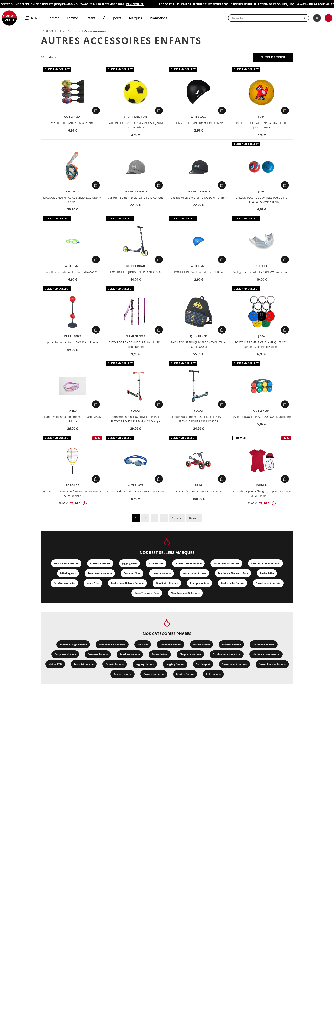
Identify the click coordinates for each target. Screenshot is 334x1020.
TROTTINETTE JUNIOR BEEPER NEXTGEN (135, 272)
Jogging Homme (145, 664)
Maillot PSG (55, 664)
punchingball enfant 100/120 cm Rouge (72, 342)
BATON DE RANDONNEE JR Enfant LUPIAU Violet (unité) (136, 344)
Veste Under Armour (194, 573)
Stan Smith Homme (167, 583)
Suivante (176, 518)
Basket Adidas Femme (226, 563)
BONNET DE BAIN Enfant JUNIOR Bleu (198, 272)
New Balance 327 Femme (185, 593)
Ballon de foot (160, 654)
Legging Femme (175, 664)
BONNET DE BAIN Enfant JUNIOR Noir (198, 123)
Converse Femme (100, 563)
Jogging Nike (129, 563)
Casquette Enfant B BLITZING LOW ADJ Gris (135, 197)
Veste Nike (93, 583)
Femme (72, 18)
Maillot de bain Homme (265, 654)
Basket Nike (267, 573)
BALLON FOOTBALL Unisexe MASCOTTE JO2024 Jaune (261, 125)
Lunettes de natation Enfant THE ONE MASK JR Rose (72, 419)
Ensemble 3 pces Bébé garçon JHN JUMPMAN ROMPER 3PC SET (261, 494)
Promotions (158, 18)
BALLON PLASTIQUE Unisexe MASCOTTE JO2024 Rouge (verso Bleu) (261, 200)
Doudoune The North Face (233, 573)
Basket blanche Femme (272, 664)
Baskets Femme (115, 664)
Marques (135, 18)
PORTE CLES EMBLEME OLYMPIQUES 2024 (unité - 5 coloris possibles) (261, 344)
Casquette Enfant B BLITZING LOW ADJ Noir (199, 197)
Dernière (194, 518)
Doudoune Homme (263, 644)
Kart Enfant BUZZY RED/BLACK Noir (198, 491)
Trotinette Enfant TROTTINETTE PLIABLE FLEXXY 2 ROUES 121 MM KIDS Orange (135, 419)
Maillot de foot (201, 644)
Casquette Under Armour (265, 563)
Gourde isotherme (153, 674)
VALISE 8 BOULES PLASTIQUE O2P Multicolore (262, 417)
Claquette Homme (190, 654)
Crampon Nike (132, 573)
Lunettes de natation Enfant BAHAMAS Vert (73, 272)
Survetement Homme (234, 664)
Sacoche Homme (231, 644)
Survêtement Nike (64, 583)
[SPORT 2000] (9, 18)
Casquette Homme (65, 654)
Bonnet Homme (122, 674)
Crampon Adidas (199, 583)
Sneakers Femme (98, 654)
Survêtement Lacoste (268, 583)
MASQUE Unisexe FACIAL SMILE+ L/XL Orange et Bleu (72, 200)
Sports (116, 18)
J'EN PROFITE (125, 4)
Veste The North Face (147, 593)
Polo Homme (213, 674)
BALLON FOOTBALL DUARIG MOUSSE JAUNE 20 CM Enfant (135, 125)
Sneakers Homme (130, 654)
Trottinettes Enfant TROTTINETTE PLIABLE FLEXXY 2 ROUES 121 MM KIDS (198, 419)
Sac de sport (203, 664)
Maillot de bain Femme (112, 644)
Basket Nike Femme (232, 583)
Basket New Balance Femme (127, 583)
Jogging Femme (185, 674)
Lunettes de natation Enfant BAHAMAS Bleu (135, 491)
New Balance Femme (66, 563)
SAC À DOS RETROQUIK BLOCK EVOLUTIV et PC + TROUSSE (199, 344)
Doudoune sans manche (226, 654)
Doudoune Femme (170, 644)
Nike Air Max (156, 563)
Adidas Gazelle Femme (188, 563)
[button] (328, 18)
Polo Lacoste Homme (100, 573)
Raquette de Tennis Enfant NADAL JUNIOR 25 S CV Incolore (72, 494)
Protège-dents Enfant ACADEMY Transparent (262, 272)
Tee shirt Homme (84, 664)
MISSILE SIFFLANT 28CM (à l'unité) (72, 123)
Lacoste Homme (161, 573)
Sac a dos (142, 644)
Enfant (90, 18)
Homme (53, 18)
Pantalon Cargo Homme (73, 644)
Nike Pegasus (68, 573)
